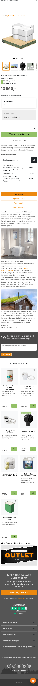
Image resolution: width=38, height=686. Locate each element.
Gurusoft (19, 682)
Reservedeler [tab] (19, 203)
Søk (33, 160)
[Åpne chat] (33, 681)
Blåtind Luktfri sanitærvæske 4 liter (28, 475)
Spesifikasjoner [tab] (19, 198)
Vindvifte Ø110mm (28, 431)
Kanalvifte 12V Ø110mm (10, 431)
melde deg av (21, 598)
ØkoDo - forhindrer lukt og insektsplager (10, 387)
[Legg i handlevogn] (14, 406)
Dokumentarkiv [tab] (19, 207)
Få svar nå (6, 354)
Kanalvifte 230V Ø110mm (28, 387)
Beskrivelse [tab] (19, 194)
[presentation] (3, 41)
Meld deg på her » (19, 592)
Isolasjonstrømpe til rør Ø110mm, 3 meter (9, 475)
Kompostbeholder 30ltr (9, 518)
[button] (14, 58)
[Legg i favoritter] (15, 370)
